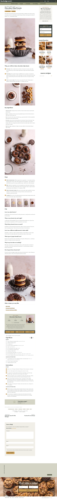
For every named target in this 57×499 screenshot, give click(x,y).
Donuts (14, 6)
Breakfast (11, 6)
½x (29, 337)
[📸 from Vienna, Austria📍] (19, 467)
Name (7, 441)
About (48, 1)
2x (33, 337)
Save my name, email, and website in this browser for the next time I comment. (19, 449)
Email (7, 445)
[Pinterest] (41, 1)
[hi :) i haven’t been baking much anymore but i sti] (38, 467)
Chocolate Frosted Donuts (10, 308)
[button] (26, 323)
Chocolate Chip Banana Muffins (11, 309)
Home (45, 1)
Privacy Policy (21, 497)
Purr (51, 497)
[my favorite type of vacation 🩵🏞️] (28, 467)
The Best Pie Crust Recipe (29, 415)
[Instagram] (42, 1)
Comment (8, 430)
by (21, 3)
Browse (14, 3)
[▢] (6, 341)
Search (46, 73)
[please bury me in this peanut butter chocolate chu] (9, 473)
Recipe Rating (8, 428)
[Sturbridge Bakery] (6, 1)
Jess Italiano (7, 9)
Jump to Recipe (8, 11)
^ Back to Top (7, 497)
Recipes (8, 6)
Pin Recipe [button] (13, 11)
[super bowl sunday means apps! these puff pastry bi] (48, 467)
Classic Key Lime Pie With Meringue (10, 415)
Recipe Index (17, 497)
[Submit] (56, 1)
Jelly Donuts (8, 306)
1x (31, 337)
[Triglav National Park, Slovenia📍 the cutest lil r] (9, 467)
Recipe (43, 3)
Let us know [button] (19, 402)
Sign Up (28, 490)
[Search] (51, 76)
